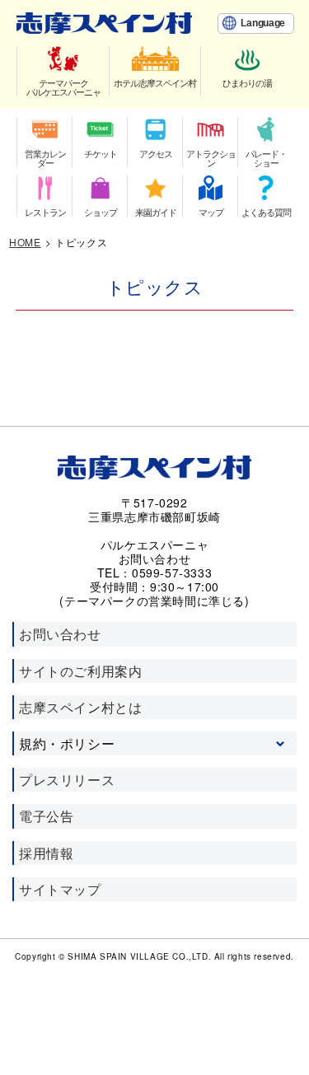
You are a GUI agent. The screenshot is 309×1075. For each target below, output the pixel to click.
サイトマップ (60, 889)
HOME (24, 242)
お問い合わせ (60, 633)
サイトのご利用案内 (80, 670)
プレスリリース (67, 779)
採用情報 (46, 853)
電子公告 (46, 815)
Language (263, 23)
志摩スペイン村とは (80, 707)
